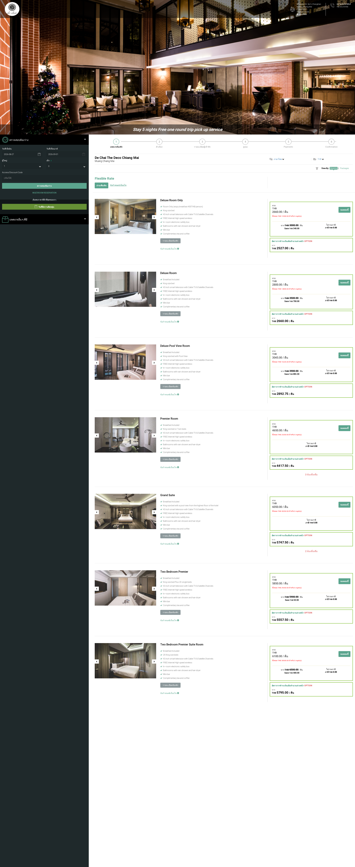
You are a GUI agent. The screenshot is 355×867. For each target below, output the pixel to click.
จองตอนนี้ (344, 210)
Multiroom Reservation (44, 193)
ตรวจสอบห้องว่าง (44, 186)
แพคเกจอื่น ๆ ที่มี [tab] (18, 219)
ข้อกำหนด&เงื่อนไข (118, 185)
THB (319, 159)
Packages (344, 168)
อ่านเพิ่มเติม (101, 185)
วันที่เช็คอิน (7, 149)
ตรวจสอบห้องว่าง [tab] (18, 140)
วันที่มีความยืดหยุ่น (46, 207)
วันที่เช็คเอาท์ (52, 149)
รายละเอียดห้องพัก (170, 241)
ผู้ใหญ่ (4, 160)
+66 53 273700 (342, 7)
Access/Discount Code (12, 172)
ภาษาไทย (278, 159)
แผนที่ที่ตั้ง (302, 14)
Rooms (333, 168)
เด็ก (48, 160)
